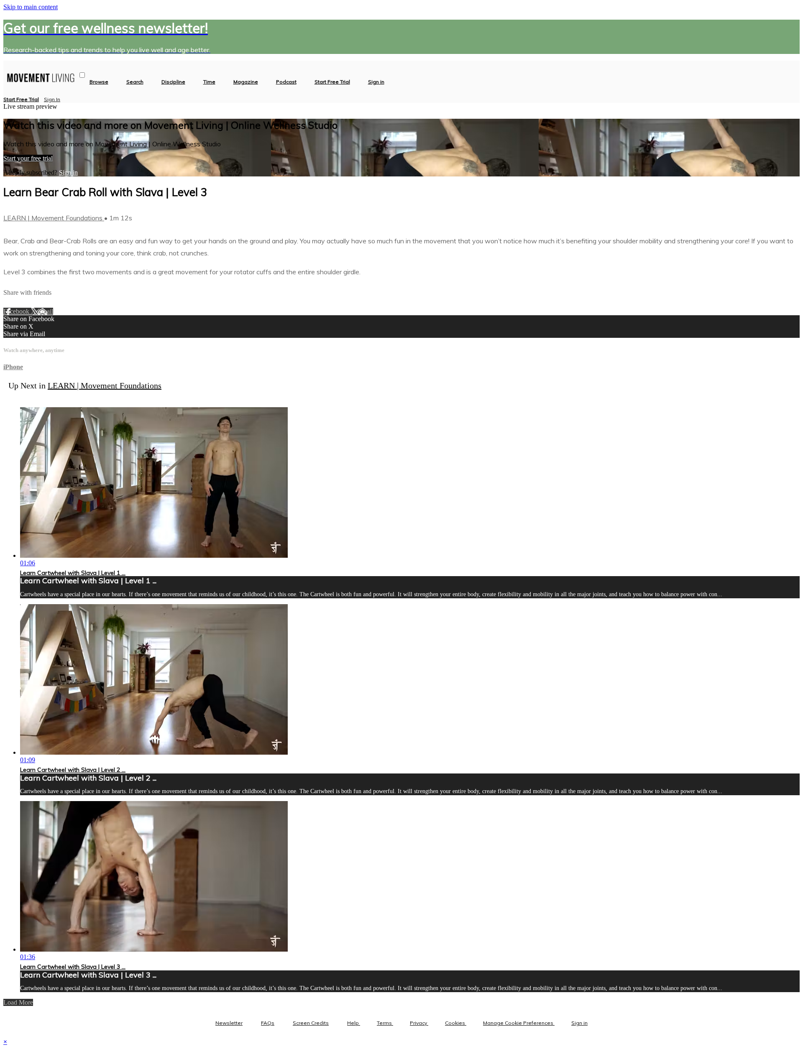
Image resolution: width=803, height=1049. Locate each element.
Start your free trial (28, 158)
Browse (99, 81)
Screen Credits (311, 1023)
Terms (385, 1023)
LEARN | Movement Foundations (53, 218)
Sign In (52, 99)
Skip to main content (30, 6)
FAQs (267, 1023)
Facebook (17, 311)
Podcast (286, 81)
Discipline (173, 81)
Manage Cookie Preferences (519, 1023)
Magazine (245, 81)
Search (134, 81)
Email (45, 311)
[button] (82, 75)
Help (353, 1023)
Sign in (376, 81)
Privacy (419, 1023)
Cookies (455, 1023)
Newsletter (229, 1023)
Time (209, 81)
